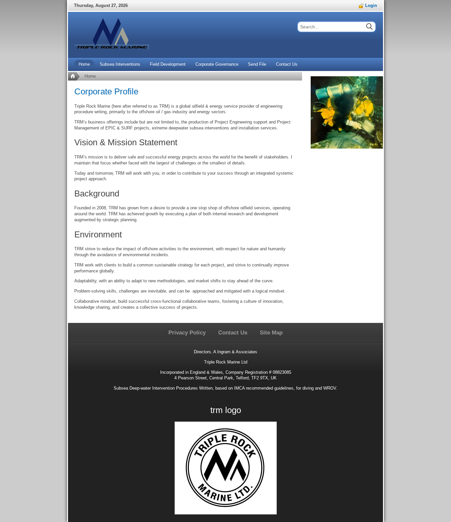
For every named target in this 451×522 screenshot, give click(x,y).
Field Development (168, 64)
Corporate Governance (216, 64)
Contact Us (286, 64)
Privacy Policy (187, 333)
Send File (257, 64)
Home (84, 64)
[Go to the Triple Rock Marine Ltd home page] (111, 34)
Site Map (271, 333)
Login (370, 5)
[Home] (74, 76)
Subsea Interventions (120, 64)
